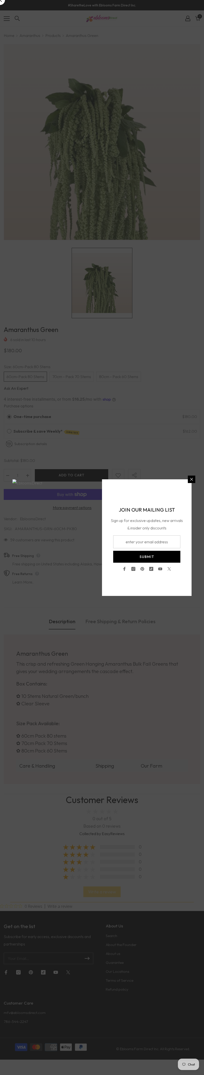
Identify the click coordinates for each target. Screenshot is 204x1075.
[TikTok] (151, 569)
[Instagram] (133, 569)
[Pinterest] (142, 569)
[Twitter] (169, 569)
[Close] (191, 479)
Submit (147, 556)
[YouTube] (160, 569)
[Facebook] (124, 569)
